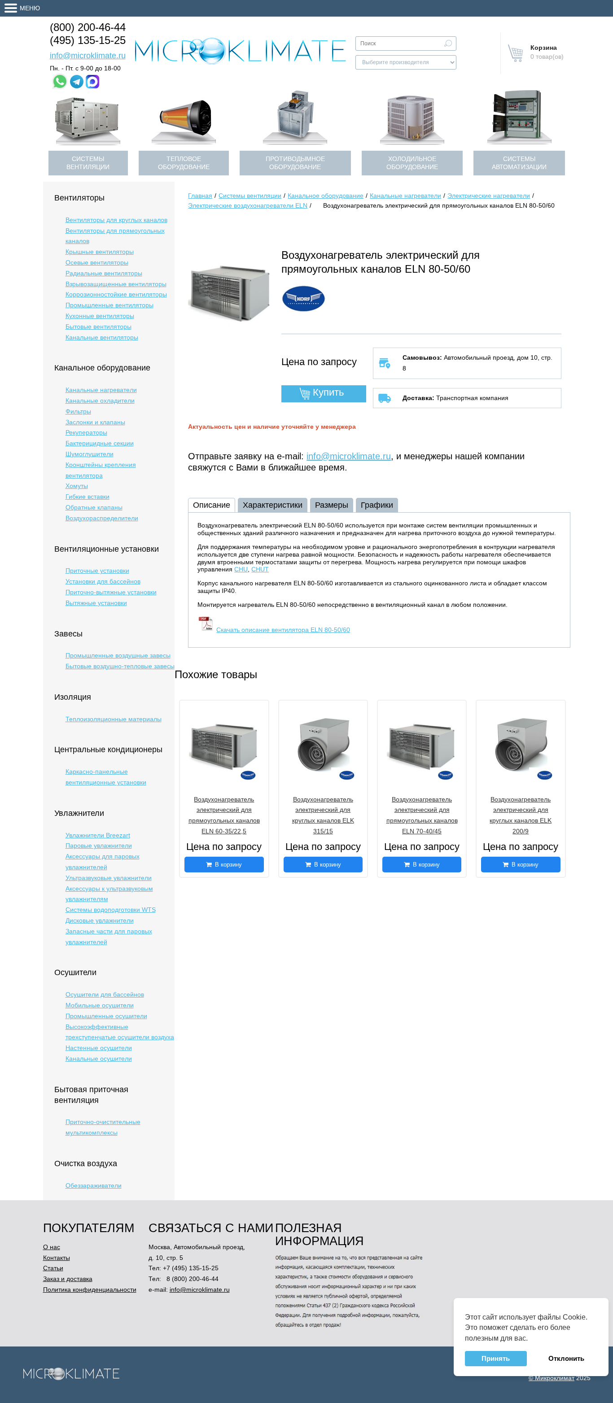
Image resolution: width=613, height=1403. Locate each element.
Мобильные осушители (100, 1005)
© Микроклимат (551, 1377)
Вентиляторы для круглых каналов (116, 219)
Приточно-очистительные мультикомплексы (103, 1127)
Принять (496, 1358)
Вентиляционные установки (106, 549)
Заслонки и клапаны (95, 422)
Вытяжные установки (96, 602)
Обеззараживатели (94, 1185)
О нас (51, 1246)
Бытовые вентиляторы (98, 326)
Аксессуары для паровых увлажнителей (103, 862)
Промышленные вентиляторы (109, 305)
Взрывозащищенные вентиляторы (116, 284)
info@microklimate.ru (88, 55)
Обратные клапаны (94, 507)
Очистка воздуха (85, 1163)
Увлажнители (79, 813)
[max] (92, 81)
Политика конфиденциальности (89, 1289)
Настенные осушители (99, 1047)
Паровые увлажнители (99, 845)
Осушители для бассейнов (105, 994)
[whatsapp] (60, 81)
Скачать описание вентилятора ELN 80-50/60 (283, 629)
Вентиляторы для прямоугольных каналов (115, 236)
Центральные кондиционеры (108, 749)
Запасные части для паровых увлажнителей (109, 937)
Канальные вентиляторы (102, 337)
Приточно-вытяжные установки (111, 592)
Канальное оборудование (102, 367)
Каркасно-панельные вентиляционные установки (106, 777)
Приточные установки (97, 570)
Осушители (75, 972)
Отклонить (566, 1358)
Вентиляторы (79, 197)
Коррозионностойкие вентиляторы (116, 294)
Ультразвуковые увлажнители (109, 877)
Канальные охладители (100, 400)
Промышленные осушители (106, 1016)
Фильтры (78, 411)
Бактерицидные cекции (100, 443)
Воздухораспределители (102, 518)
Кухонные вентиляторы (100, 315)
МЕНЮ (30, 8)
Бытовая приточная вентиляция (91, 1095)
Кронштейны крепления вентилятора (101, 470)
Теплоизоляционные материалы (114, 719)
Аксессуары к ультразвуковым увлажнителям (109, 894)
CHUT (260, 569)
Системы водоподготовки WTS (111, 909)
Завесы (68, 633)
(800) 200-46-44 (88, 27)
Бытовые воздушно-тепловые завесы (120, 666)
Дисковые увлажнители (100, 920)
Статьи (53, 1268)
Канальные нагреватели (101, 389)
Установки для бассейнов (103, 581)
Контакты (56, 1257)
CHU (241, 569)
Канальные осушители (99, 1058)
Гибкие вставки (87, 496)
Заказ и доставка (67, 1278)
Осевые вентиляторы (97, 262)
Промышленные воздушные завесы (118, 655)
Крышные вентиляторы (100, 251)
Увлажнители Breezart (98, 835)
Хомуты (77, 485)
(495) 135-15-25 (88, 40)
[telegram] (76, 81)
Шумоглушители (90, 454)
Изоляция (72, 697)
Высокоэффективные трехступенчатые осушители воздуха (120, 1032)
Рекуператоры (86, 432)
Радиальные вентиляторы (104, 273)
